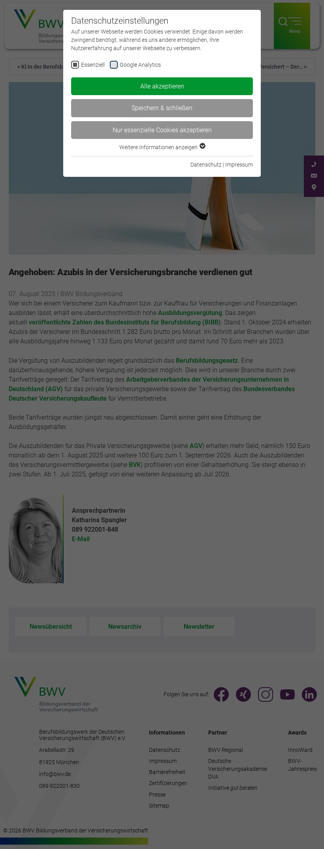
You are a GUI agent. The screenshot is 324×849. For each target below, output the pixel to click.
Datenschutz (206, 164)
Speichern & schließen (162, 108)
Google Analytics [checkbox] (140, 65)
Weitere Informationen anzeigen (159, 147)
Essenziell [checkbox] (93, 65)
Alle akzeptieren (162, 86)
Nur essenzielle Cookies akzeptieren (162, 130)
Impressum (239, 164)
